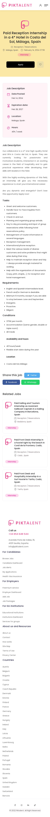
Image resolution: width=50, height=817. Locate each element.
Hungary (6, 720)
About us (7, 633)
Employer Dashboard (12, 592)
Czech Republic (9, 689)
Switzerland (8, 791)
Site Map (6, 646)
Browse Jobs (8, 558)
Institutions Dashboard (13, 617)
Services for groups (11, 621)
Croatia (6, 680)
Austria (6, 666)
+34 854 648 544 (18, 534)
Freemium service (11, 588)
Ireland (6, 724)
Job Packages (9, 601)
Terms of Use (8, 650)
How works (7, 642)
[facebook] (15, 805)
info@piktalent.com (18, 546)
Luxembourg (8, 742)
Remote (6, 795)
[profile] (40, 5)
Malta (5, 747)
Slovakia (6, 769)
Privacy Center (9, 655)
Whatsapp (31, 382)
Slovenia (6, 773)
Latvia (5, 733)
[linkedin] (28, 805)
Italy (4, 729)
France (6, 707)
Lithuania (7, 738)
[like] (40, 64)
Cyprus (6, 684)
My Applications (10, 572)
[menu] (46, 5)
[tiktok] (35, 805)
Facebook (12, 382)
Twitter (33, 375)
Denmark (7, 693)
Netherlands (8, 751)
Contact (6, 637)
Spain (5, 778)
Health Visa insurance (12, 576)
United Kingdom (10, 782)
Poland (6, 755)
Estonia (6, 698)
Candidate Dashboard (12, 563)
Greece (6, 715)
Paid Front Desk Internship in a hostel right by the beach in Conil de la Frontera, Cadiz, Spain (29, 444)
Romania (7, 764)
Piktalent (20, 810)
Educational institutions (13, 612)
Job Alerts (7, 567)
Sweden (6, 787)
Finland (6, 702)
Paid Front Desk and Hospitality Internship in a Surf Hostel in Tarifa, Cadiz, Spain (28, 478)
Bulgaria (6, 675)
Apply (20, 64)
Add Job (6, 596)
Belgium (6, 671)
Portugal (6, 760)
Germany (7, 711)
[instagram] (21, 805)
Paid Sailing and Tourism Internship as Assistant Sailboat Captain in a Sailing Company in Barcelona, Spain (29, 409)
